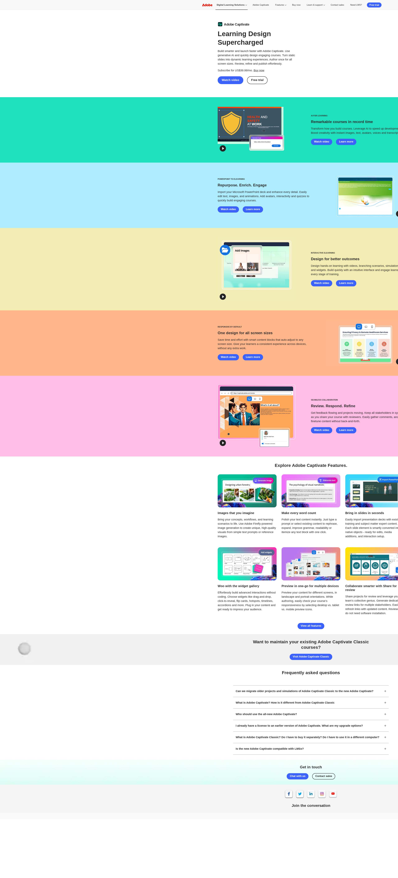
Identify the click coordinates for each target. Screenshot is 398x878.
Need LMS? (356, 5)
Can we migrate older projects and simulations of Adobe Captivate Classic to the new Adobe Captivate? (304, 691)
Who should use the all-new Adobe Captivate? (266, 714)
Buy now (296, 5)
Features (279, 5)
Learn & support (315, 5)
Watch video (230, 80)
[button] (222, 148)
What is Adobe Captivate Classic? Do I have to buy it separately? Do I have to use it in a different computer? (307, 737)
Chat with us (297, 776)
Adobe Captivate (261, 5)
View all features (311, 625)
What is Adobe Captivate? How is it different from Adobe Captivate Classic (285, 702)
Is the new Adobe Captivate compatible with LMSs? (270, 748)
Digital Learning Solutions (231, 5)
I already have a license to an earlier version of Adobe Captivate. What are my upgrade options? (299, 725)
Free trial (374, 5)
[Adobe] (207, 5)
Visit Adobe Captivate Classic (311, 656)
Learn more (346, 141)
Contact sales (337, 5)
